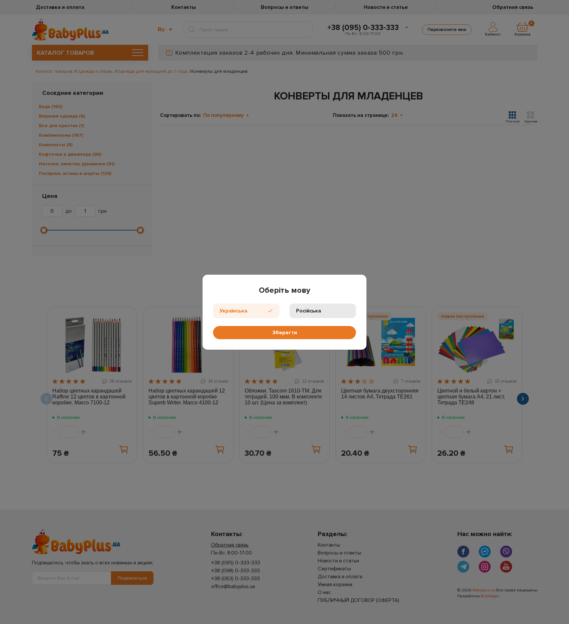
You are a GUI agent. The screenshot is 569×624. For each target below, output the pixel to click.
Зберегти (284, 332)
